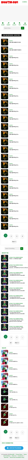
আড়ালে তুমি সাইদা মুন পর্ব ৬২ (13, 80)
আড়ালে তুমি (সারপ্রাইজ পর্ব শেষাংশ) (15, 42)
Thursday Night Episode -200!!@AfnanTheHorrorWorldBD (17, 297)
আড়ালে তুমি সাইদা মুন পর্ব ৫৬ (13, 126)
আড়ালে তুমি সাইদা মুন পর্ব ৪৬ (13, 203)
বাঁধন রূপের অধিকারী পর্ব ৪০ (13, 384)
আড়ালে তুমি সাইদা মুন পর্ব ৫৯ (13, 103)
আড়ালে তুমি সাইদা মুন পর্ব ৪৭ (13, 195)
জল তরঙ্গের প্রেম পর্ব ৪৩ (13, 407)
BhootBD (12, 454)
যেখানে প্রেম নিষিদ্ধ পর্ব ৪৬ (13, 399)
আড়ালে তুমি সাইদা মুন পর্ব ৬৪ (13, 65)
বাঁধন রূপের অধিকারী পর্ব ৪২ (13, 369)
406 (11, 438)
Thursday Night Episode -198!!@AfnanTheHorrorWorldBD (17, 313)
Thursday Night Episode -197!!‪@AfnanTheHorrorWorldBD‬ (16, 320)
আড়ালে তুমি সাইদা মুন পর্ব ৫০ (14, 172)
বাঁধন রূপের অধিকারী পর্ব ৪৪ (13, 353)
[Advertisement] (14, 13)
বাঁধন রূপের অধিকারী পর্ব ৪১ (13, 376)
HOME (2, 24)
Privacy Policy (19, 454)
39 (10, 342)
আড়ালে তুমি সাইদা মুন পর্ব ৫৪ (13, 142)
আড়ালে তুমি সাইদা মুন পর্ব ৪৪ (13, 211)
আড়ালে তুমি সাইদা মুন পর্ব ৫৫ (14, 134)
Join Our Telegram (15, 448)
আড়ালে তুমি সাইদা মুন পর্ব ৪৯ (13, 180)
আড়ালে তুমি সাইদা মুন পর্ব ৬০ (13, 96)
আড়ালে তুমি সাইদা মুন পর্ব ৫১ (13, 165)
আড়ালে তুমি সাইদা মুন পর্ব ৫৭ (14, 119)
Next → (14, 241)
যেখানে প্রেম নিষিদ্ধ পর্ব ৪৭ (13, 392)
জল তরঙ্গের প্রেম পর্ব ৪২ (13, 415)
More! (25, 24)
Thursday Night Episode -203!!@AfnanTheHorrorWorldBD (17, 274)
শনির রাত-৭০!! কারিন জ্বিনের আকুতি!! (15, 258)
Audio (8, 24)
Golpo (14, 24)
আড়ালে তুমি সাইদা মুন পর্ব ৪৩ (13, 218)
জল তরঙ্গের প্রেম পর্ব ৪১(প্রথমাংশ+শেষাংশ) (16, 422)
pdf (20, 24)
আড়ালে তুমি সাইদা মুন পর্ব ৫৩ (14, 149)
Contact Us (20, 455)
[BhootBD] (9, 2)
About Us (14, 455)
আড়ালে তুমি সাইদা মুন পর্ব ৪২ (13, 226)
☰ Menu (24, 2)
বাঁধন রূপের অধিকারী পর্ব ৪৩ (13, 361)
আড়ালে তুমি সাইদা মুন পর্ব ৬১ (13, 88)
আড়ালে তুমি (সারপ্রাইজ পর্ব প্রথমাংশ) (15, 50)
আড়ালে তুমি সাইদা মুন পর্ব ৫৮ (14, 111)
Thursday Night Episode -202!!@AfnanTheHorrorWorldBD (17, 282)
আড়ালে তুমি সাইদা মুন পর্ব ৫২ (13, 157)
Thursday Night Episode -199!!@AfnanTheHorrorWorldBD (17, 305)
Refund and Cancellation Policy (17, 457)
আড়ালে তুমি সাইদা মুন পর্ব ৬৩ (13, 73)
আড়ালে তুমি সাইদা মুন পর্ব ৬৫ (13, 57)
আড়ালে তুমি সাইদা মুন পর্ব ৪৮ (13, 188)
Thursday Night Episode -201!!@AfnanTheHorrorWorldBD (17, 290)
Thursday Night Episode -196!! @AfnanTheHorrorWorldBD (16, 328)
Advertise (6, 457)
